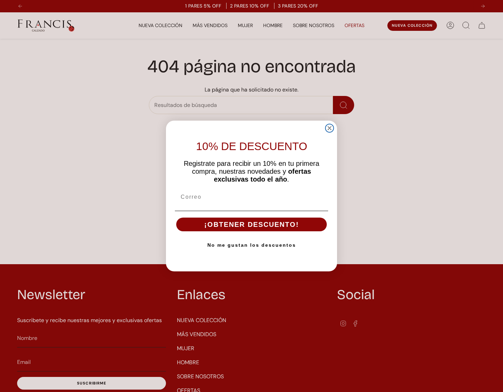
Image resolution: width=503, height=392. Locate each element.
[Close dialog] (329, 128)
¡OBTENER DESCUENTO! (251, 224)
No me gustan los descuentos (251, 245)
